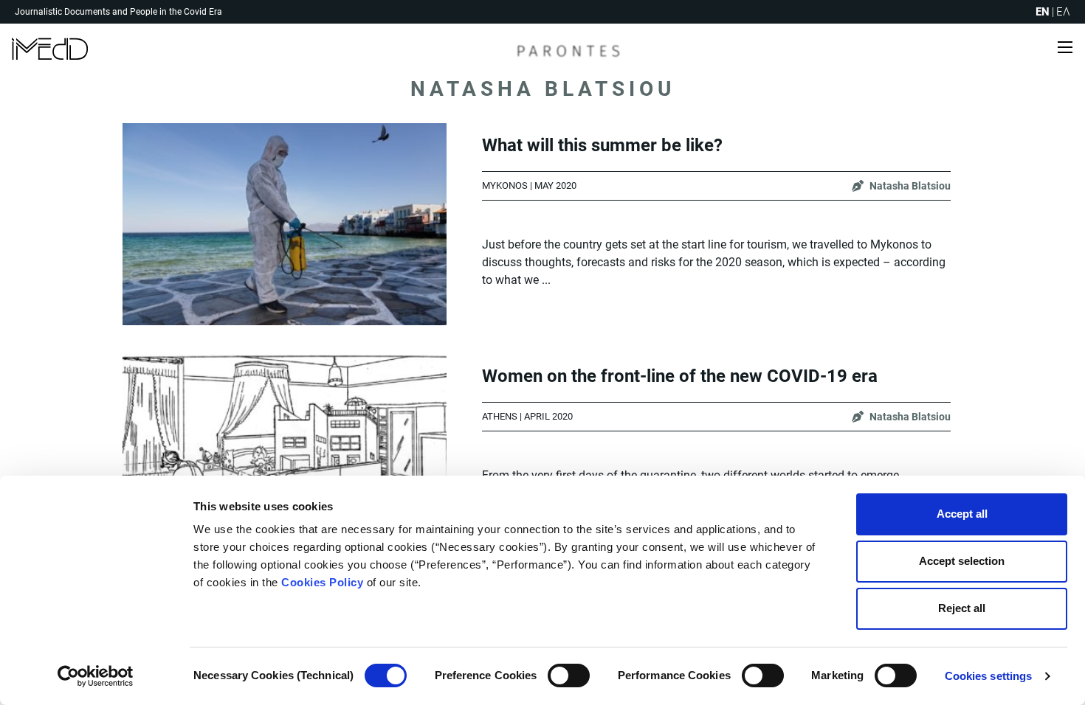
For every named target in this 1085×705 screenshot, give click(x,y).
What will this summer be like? (602, 145)
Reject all (961, 608)
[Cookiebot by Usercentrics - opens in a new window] (95, 676)
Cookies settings (989, 676)
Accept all (962, 513)
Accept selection (962, 561)
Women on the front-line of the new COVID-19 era (680, 376)
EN (1043, 11)
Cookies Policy (322, 582)
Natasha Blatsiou (910, 186)
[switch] (569, 675)
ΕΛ (1063, 11)
